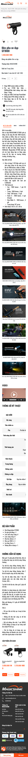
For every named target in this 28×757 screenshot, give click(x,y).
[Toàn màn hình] (23, 400)
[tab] (7, 125)
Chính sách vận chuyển (19, 721)
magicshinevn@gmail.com (10, 698)
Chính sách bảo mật (19, 716)
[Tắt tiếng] (21, 400)
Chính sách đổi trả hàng (20, 719)
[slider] (12, 399)
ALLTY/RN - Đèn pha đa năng (17, 8)
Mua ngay (21, 755)
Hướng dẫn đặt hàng (19, 709)
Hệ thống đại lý (5, 711)
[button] (14, 395)
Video (15, 125)
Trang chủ (4, 8)
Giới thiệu (4, 709)
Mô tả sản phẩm (7, 125)
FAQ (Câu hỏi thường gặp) (7, 715)
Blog (3, 713)
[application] (14, 394)
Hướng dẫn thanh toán (19, 711)
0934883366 (8, 701)
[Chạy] (4, 400)
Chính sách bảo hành (19, 713)
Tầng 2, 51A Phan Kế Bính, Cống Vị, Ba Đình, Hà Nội (15, 695)
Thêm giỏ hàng (7, 755)
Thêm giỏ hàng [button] (10, 674)
